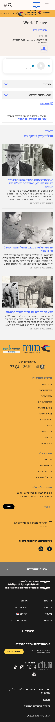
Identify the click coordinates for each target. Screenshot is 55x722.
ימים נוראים (31, 40)
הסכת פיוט (46, 443)
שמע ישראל (46, 396)
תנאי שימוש (46, 465)
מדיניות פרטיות (44, 471)
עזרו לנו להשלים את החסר (32, 119)
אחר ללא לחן (42, 43)
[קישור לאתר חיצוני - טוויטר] (29, 667)
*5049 (46, 699)
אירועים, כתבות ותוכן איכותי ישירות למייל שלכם (40, 651)
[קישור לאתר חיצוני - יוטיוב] (34, 674)
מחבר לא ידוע (40, 30)
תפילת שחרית (45, 402)
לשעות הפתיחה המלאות (37, 706)
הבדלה (48, 437)
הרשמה (9, 506)
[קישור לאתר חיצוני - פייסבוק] (35, 667)
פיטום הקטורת (45, 408)
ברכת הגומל (46, 431)
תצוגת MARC (45, 104)
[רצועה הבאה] (48, 66)
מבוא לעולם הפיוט (43, 477)
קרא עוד (29, 631)
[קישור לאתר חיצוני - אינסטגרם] (22, 667)
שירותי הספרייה (37, 569)
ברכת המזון (46, 384)
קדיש (49, 425)
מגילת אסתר (45, 413)
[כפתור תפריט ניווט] (46, 4)
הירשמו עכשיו (14, 651)
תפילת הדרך (45, 390)
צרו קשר (48, 459)
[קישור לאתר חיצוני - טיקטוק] (15, 667)
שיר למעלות (46, 419)
